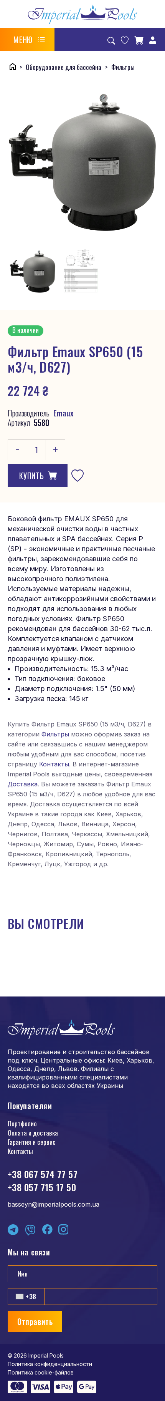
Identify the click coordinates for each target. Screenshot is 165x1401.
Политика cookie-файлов (41, 1372)
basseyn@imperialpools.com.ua (53, 1204)
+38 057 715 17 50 (42, 1187)
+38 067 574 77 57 (43, 1174)
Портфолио (22, 1123)
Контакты (54, 764)
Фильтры (55, 734)
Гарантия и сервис (32, 1142)
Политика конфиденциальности (50, 1364)
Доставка (23, 784)
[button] (29, 39)
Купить (31, 475)
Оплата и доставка (33, 1132)
